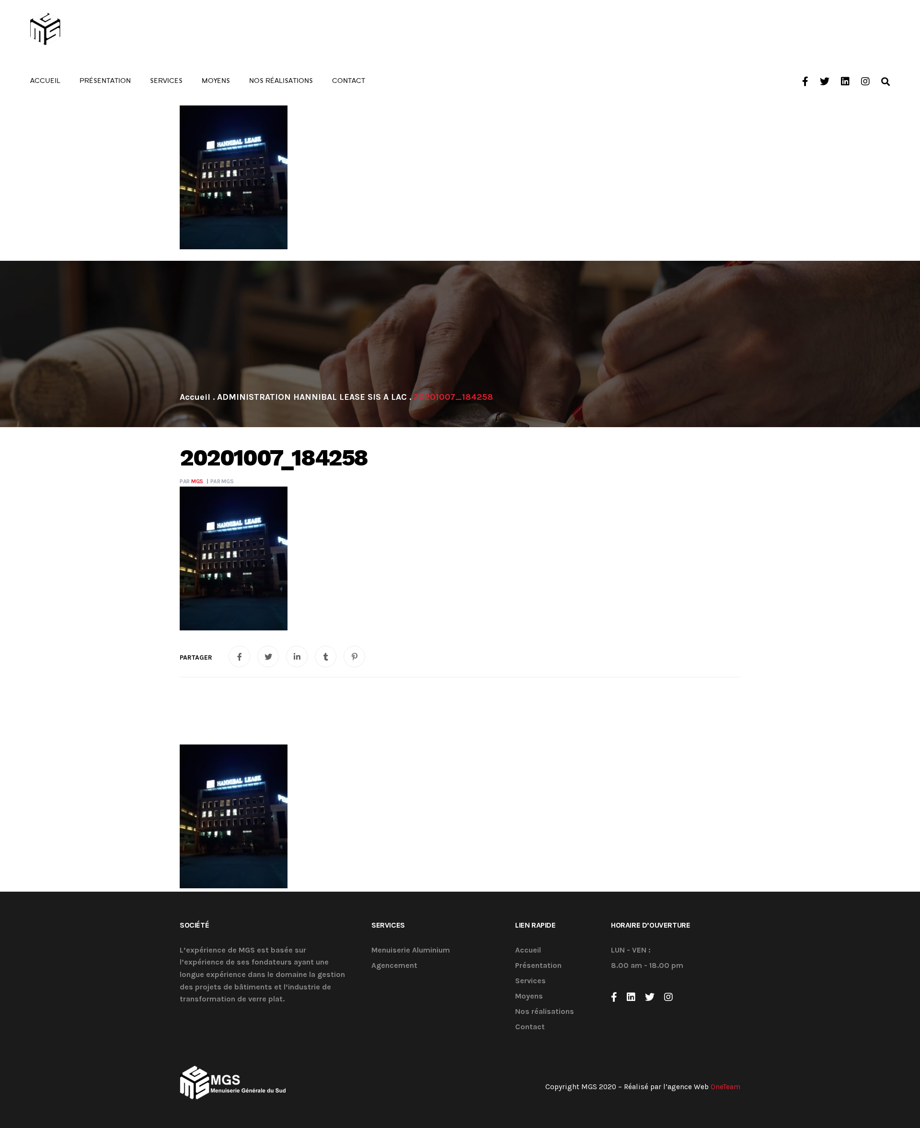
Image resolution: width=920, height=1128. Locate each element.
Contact (530, 1027)
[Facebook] (614, 997)
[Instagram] (668, 997)
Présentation (538, 966)
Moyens (529, 996)
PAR (191, 481)
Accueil (528, 950)
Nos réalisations (544, 1012)
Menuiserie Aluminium (410, 950)
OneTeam (725, 1086)
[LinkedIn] (631, 997)
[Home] (195, 397)
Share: (196, 657)
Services (530, 981)
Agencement (394, 966)
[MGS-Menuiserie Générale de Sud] (83, 29)
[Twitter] (650, 997)
